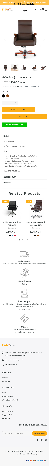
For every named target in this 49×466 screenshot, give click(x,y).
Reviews (7, 182)
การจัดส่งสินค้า (10, 176)
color (5, 91)
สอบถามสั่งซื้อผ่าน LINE (14, 124)
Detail (6, 136)
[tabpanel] (12, 217)
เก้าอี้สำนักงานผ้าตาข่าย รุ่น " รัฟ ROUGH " (12, 223)
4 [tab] (27, 239)
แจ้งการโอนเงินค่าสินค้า (10, 400)
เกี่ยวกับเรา (6, 381)
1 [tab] (19, 239)
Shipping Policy (8, 415)
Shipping (16, 86)
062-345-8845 (24, 309)
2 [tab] (22, 239)
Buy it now (24, 116)
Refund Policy (7, 411)
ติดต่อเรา (5, 377)
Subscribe (39, 433)
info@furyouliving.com (14, 359)
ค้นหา (4, 392)
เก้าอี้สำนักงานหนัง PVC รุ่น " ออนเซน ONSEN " (36, 223)
